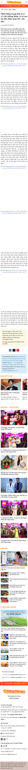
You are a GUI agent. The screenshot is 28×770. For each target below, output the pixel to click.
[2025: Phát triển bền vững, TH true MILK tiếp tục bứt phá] (5, 657)
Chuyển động (8, 6)
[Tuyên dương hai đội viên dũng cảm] (5, 580)
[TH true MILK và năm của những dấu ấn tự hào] (5, 650)
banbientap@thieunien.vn (9, 370)
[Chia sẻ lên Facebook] (10, 350)
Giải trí (24, 6)
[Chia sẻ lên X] (14, 350)
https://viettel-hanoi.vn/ (17, 674)
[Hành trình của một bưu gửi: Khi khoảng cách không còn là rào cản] (5, 643)
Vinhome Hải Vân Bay (16, 677)
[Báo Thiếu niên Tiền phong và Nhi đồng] (14, 2)
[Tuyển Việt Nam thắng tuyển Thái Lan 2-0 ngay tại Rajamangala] (5, 600)
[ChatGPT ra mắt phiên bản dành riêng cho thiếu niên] (14, 558)
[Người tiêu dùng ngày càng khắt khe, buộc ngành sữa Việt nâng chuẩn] (5, 636)
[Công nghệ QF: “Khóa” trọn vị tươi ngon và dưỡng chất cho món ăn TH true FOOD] (5, 664)
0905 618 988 (14, 698)
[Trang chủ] (2, 9)
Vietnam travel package (8, 671)
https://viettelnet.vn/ (14, 681)
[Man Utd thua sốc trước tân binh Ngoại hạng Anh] (5, 586)
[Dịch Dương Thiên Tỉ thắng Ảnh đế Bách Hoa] (5, 574)
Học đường (17, 6)
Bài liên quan (7, 376)
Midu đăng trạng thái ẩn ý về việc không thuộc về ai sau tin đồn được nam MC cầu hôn (14, 358)
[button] (26, 2)
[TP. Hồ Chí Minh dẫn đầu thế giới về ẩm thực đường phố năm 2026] (5, 593)
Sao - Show (12, 9)
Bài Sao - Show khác (10, 407)
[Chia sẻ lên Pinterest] (18, 350)
